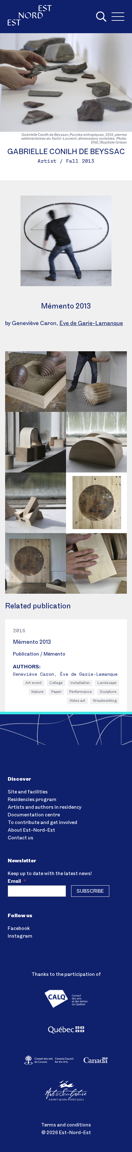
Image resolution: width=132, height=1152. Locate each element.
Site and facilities (28, 792)
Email (17, 881)
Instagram (20, 936)
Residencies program (32, 799)
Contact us (20, 838)
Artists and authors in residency (44, 807)
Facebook (19, 928)
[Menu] (117, 16)
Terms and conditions (66, 1125)
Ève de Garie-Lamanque (91, 324)
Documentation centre (34, 815)
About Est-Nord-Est (31, 830)
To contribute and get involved (42, 822)
